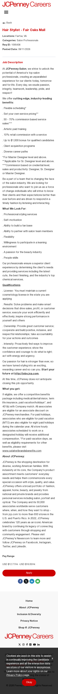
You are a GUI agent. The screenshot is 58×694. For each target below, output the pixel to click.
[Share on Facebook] (20, 581)
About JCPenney (29, 608)
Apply (29, 573)
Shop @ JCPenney (29, 628)
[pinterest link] (30, 645)
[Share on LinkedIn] (32, 581)
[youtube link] (34, 645)
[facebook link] (27, 645)
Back (9, 23)
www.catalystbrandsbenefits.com (21, 451)
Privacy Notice (29, 621)
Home (29, 601)
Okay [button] (29, 682)
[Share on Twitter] (26, 581)
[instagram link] (23, 645)
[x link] (20, 645)
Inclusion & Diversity (29, 614)
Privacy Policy (14, 675)
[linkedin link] (38, 645)
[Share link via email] (38, 581)
